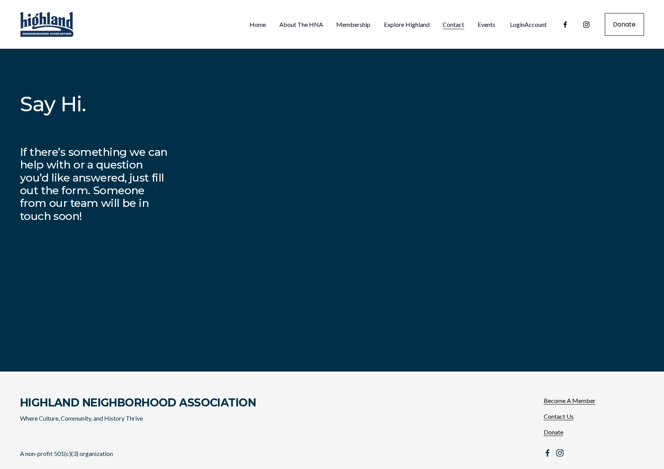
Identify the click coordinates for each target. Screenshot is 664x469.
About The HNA (301, 24)
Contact (453, 24)
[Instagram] (586, 24)
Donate (624, 24)
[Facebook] (565, 24)
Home (257, 24)
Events (486, 24)
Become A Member (570, 400)
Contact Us (559, 416)
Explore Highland (407, 24)
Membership (353, 24)
